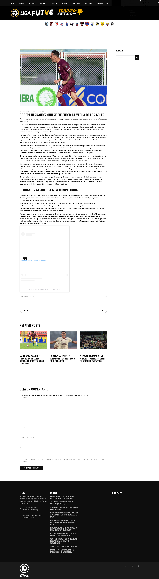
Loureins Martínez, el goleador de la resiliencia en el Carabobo (62, 358)
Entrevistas (24, 112)
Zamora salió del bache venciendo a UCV (63, 546)
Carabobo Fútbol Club (28, 296)
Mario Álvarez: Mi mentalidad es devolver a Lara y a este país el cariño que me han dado (64, 515)
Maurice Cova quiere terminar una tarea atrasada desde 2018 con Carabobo (32, 359)
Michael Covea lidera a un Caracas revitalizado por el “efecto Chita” (62, 497)
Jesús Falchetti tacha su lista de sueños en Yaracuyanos (64, 508)
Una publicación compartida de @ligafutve (44, 289)
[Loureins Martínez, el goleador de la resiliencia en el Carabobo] (63, 340)
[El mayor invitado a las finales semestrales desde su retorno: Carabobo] (93, 340)
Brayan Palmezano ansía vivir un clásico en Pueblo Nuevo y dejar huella (63, 529)
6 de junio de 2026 (27, 354)
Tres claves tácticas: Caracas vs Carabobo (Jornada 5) (61, 503)
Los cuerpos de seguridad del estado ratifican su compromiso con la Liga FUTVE (62, 522)
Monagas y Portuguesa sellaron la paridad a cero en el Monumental (62, 551)
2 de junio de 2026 (87, 354)
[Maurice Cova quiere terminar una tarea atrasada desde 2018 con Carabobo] (33, 340)
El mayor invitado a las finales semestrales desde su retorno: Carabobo (92, 358)
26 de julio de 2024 (38, 112)
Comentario (25, 397)
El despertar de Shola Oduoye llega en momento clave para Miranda (63, 534)
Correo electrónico (28, 437)
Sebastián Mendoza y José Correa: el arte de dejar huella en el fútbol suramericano (64, 541)
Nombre (23, 427)
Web (21, 447)
